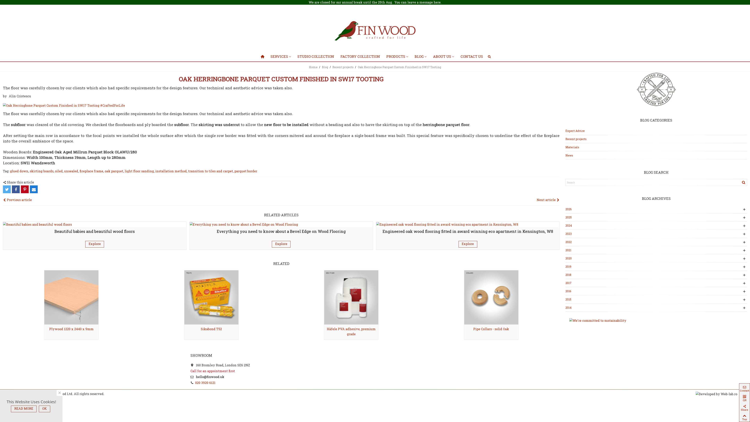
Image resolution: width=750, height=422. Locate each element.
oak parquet (114, 171)
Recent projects (576, 139)
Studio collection (315, 56)
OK (44, 408)
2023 (568, 234)
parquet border (245, 171)
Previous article (19, 200)
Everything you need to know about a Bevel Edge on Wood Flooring (281, 231)
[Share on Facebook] (16, 189)
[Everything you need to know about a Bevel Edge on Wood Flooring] (244, 224)
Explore (95, 244)
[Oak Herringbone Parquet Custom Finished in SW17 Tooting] (64, 105)
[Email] (34, 189)
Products (395, 56)
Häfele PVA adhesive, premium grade (351, 331)
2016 (568, 291)
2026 (568, 209)
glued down (19, 171)
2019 (568, 266)
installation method (171, 171)
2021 (568, 250)
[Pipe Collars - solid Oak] (491, 297)
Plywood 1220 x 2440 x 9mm (71, 329)
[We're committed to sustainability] (656, 320)
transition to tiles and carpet (210, 171)
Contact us (472, 56)
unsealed (71, 171)
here (437, 2)
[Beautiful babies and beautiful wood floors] (37, 224)
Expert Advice (575, 131)
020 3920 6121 (205, 383)
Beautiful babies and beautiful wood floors (94, 231)
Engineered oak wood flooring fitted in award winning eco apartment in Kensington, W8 (468, 231)
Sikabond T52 (211, 329)
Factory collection (360, 56)
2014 (568, 307)
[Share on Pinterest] (25, 189)
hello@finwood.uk (209, 377)
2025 (568, 217)
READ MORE (23, 408)
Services (279, 56)
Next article (546, 200)
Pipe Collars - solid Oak (491, 329)
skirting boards (42, 171)
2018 (568, 275)
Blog (419, 56)
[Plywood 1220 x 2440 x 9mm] (71, 297)
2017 (568, 283)
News (569, 155)
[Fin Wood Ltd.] (375, 31)
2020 (568, 258)
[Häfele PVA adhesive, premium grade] (351, 297)
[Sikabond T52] (211, 297)
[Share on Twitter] (7, 189)
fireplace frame (91, 171)
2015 (568, 299)
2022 (568, 242)
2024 (568, 225)
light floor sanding (139, 171)
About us (442, 56)
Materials (572, 147)
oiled (59, 171)
